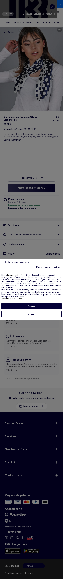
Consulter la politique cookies (13, 299)
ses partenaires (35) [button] (16, 275)
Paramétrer (31, 314)
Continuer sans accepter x (16, 262)
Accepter (31, 306)
